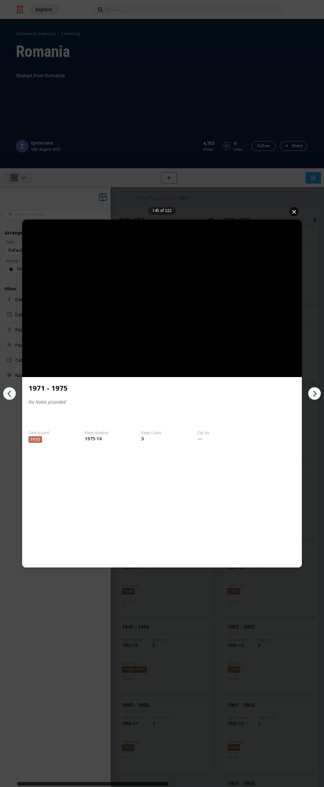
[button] (9, 393)
